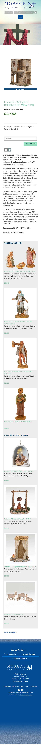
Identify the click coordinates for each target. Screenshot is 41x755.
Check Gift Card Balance (11, 686)
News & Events (28, 654)
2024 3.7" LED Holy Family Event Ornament (18, 471)
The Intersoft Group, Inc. (26, 694)
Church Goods (10, 654)
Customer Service (19, 659)
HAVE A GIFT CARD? (27, 12)
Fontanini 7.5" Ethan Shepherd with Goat (17, 421)
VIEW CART (17, 12)
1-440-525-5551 (23, 679)
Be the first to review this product (13, 109)
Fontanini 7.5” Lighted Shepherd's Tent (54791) (20, 567)
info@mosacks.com (20, 681)
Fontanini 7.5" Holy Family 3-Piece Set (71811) (19, 271)
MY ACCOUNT (9, 12)
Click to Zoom (22, 89)
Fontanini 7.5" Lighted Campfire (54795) (17, 519)
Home (22, 686)
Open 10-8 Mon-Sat (31, 686)
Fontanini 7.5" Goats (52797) (14, 614)
